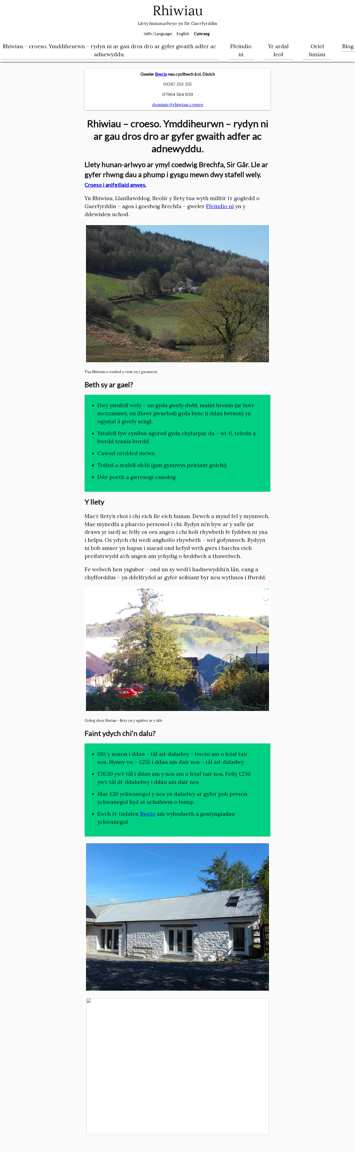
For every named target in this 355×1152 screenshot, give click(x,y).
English (183, 33)
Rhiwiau (178, 11)
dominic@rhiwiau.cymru (177, 104)
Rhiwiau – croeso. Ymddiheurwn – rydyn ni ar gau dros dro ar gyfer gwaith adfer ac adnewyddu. (109, 50)
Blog (348, 46)
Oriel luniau (317, 50)
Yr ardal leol (278, 50)
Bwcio (161, 74)
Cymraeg (202, 33)
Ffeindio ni (241, 50)
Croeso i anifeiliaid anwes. (115, 185)
